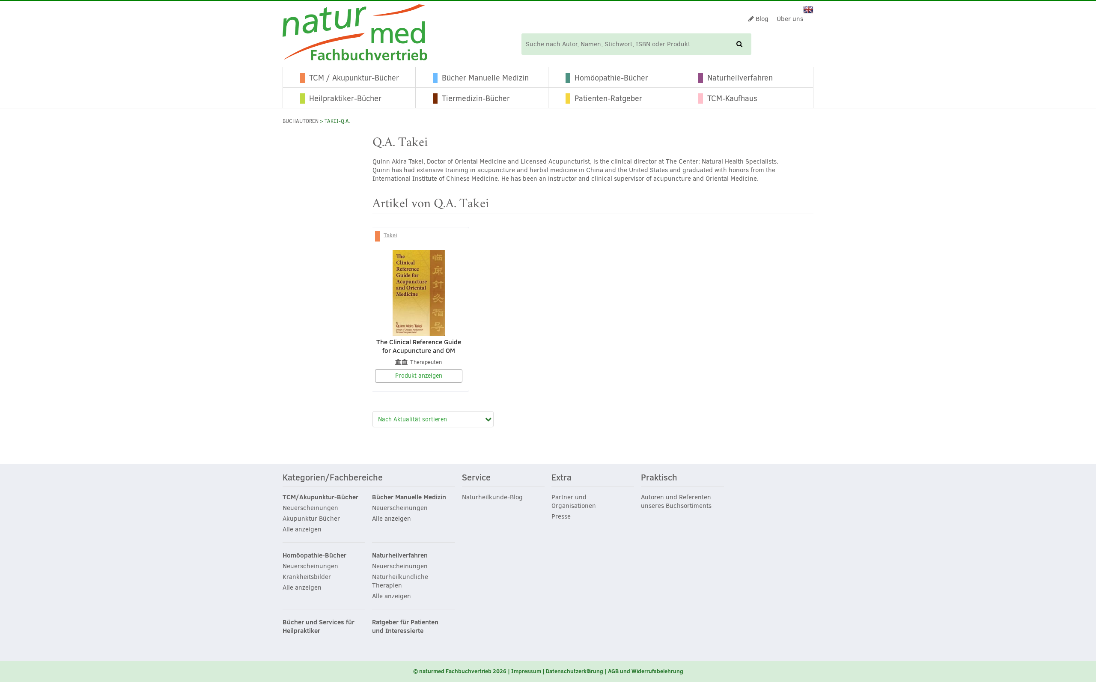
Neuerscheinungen (310, 508)
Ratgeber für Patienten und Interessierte (405, 626)
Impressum (526, 671)
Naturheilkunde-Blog (492, 497)
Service (476, 477)
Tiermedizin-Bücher (476, 98)
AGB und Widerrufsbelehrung (645, 671)
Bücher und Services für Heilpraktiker (318, 626)
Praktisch (659, 477)
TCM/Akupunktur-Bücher (320, 497)
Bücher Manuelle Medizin (485, 78)
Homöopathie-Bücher (611, 78)
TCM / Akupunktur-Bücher (354, 78)
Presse (561, 516)
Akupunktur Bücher (311, 518)
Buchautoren (301, 121)
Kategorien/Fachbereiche (333, 477)
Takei (390, 235)
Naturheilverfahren (740, 78)
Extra (561, 477)
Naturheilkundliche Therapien (400, 581)
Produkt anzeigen (418, 376)
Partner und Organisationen (573, 501)
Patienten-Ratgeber (608, 98)
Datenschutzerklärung (574, 671)
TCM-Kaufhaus (732, 98)
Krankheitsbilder (307, 577)
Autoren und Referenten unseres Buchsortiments (676, 501)
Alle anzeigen (302, 529)
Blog (761, 19)
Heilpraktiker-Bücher (345, 98)
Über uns (790, 19)
